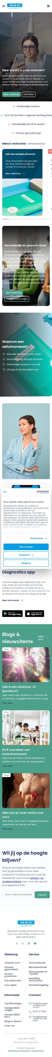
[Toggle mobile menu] (3, 6)
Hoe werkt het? (12, 980)
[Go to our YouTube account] (33, 943)
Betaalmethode (38, 967)
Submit (42, 894)
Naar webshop (11, 94)
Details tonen (36, 538)
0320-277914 (39, 1011)
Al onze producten (10, 975)
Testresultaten (37, 962)
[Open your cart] (48, 6)
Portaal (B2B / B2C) (12, 1015)
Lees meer (28, 94)
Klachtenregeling (38, 985)
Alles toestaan (26, 547)
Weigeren (26, 563)
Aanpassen (24, 555)
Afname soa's (12, 962)
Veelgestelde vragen (17, 298)
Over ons (9, 1025)
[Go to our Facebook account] (17, 943)
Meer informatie (10, 600)
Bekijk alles (41, 638)
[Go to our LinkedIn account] (28, 943)
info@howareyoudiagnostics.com (40, 1005)
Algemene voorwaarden (19, 1050)
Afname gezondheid (11, 968)
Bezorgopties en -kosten (38, 973)
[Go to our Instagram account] (21, 943)
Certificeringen (13, 1003)
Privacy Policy (38, 1050)
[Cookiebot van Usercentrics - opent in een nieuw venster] (37, 492)
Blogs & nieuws (12, 1021)
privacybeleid (16, 532)
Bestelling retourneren (36, 979)
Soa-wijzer (10, 985)
